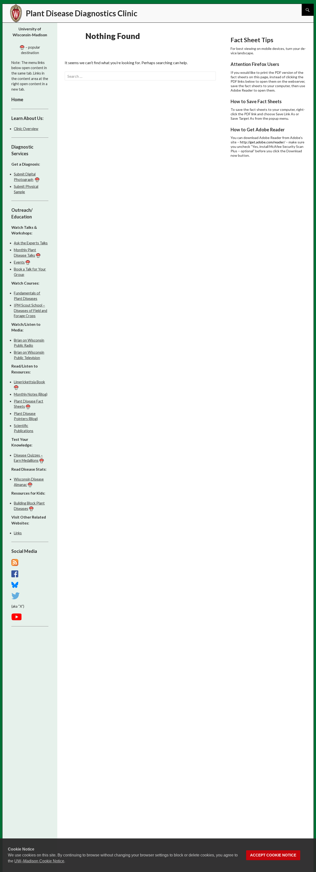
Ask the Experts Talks (31, 243)
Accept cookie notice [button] (273, 855)
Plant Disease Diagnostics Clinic (81, 13)
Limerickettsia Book (29, 382)
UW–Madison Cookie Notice (39, 861)
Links (18, 533)
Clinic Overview (26, 129)
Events (19, 262)
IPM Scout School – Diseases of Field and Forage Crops (30, 310)
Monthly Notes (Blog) (30, 394)
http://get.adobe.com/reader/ (262, 142)
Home (17, 99)
